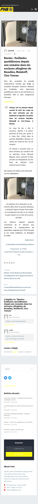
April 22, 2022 (20, 51)
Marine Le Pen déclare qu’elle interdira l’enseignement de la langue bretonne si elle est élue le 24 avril (18, 275)
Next (5, 284)
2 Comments (7, 54)
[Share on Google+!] (12, 263)
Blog (28, 51)
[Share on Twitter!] (10, 263)
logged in (15, 352)
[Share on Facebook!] (7, 263)
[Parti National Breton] (6, 9)
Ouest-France (9, 102)
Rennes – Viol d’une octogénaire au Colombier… (18, 422)
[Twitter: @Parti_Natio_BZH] (9, 377)
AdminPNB (11, 51)
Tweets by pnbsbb (10, 386)
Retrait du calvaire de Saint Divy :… (14, 429)
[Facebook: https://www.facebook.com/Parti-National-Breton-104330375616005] (5, 377)
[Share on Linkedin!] (14, 263)
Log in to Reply (9, 325)
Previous (7, 270)
